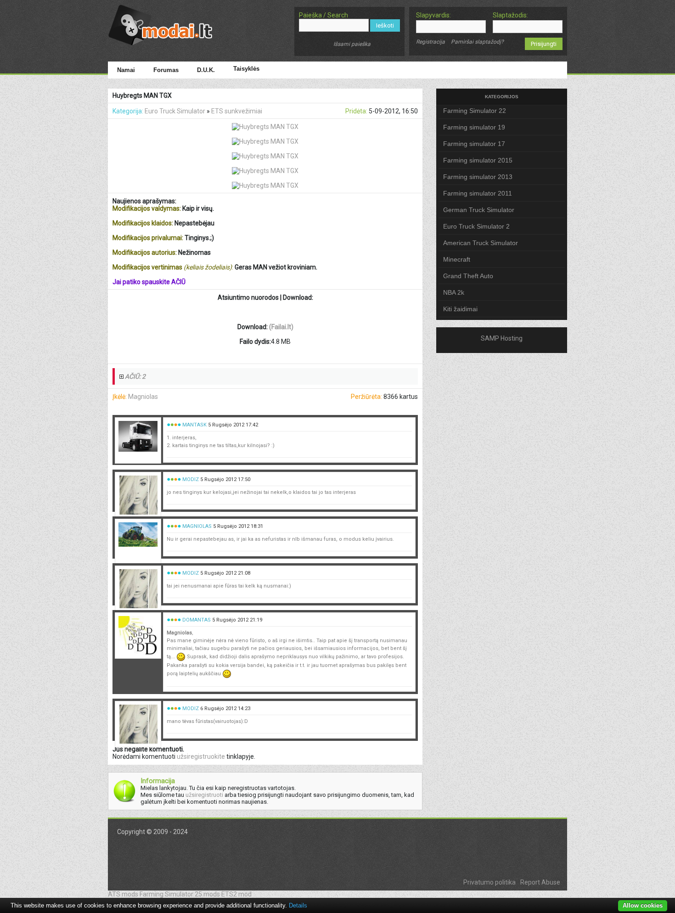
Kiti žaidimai (460, 309)
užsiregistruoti (204, 794)
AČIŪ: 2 (135, 376)
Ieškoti (385, 25)
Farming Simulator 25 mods (180, 894)
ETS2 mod (236, 894)
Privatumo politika (489, 882)
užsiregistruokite (201, 756)
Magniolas (143, 396)
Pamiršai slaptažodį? (477, 42)
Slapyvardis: (433, 15)
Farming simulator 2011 (477, 193)
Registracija (430, 42)
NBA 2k (453, 292)
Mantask (194, 425)
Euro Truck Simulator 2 (476, 226)
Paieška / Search (323, 15)
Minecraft (456, 259)
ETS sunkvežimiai (236, 111)
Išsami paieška (352, 44)
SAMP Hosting (502, 338)
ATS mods (123, 894)
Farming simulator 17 (474, 143)
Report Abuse (540, 882)
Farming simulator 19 (474, 127)
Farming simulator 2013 (477, 176)
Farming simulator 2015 (477, 160)
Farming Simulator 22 (474, 110)
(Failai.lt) (281, 326)
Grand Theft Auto (468, 276)
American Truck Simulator (480, 242)
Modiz (190, 479)
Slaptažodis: (510, 15)
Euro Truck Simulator (175, 111)
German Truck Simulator (478, 209)
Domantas (196, 620)
